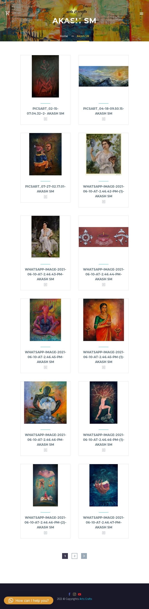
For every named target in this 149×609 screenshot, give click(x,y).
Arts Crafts (86, 599)
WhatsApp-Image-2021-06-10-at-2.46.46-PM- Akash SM (45, 439)
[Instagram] (74, 594)
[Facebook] (69, 594)
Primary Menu (141, 14)
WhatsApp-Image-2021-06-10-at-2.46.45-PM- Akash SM (45, 357)
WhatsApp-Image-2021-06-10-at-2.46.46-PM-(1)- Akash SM (103, 439)
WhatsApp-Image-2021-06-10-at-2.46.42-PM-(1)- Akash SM (103, 191)
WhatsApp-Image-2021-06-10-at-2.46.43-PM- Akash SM (45, 274)
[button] (28, 600)
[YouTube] (79, 594)
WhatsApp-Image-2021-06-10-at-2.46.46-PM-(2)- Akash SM (45, 522)
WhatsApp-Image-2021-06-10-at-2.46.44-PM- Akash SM (103, 274)
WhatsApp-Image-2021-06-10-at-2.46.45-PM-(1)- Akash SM (103, 357)
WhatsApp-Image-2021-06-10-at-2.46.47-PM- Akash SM (103, 522)
